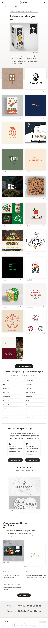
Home (3, 6)
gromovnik (5, 306)
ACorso (5, 225)
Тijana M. (28, 333)
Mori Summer (6, 360)
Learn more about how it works (30, 512)
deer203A (5, 333)
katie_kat (28, 252)
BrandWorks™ (29, 279)
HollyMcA (36, 52)
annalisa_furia (6, 144)
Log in (44, 2)
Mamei (5, 198)
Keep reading (10, 577)
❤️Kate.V (28, 225)
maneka (28, 198)
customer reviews (30, 470)
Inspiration (7, 6)
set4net (5, 252)
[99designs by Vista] (23, 2)
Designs (12, 6)
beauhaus (11, 510)
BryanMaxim (29, 144)
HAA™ (26, 566)
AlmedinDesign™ (30, 306)
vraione (28, 91)
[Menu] (2, 2)
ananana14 (6, 91)
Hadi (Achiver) (6, 117)
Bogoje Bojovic (6, 562)
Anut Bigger (29, 117)
